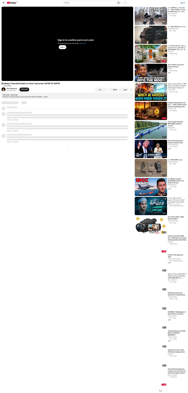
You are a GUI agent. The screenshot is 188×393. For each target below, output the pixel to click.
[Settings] (173, 3)
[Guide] (3, 3)
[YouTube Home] (11, 3)
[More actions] (131, 90)
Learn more (82, 43)
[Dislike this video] (105, 90)
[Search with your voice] (125, 3)
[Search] (118, 3)
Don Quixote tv (12, 88)
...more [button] (45, 97)
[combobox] (90, 3)
